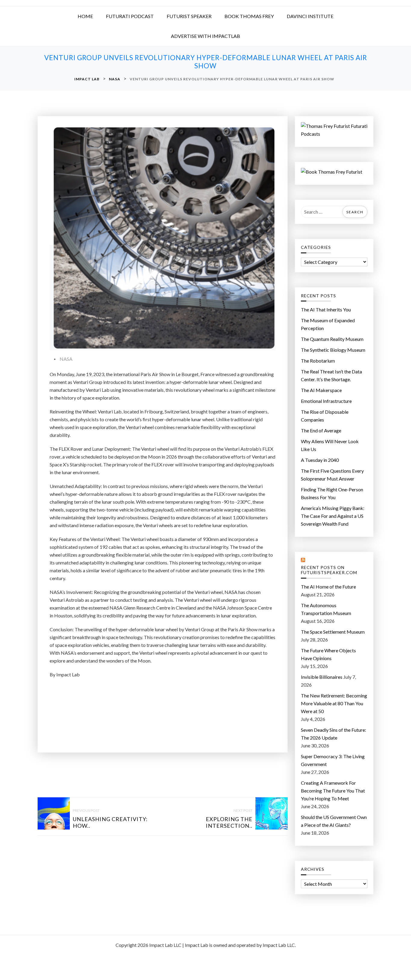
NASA (66, 359)
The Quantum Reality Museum (332, 339)
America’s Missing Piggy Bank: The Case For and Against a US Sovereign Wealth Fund (332, 516)
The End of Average (321, 430)
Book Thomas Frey (249, 16)
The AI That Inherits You (326, 309)
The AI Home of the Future (328, 586)
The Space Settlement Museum (333, 632)
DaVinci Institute (310, 16)
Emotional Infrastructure (326, 401)
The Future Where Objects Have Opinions (328, 654)
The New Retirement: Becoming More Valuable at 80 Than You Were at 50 (334, 703)
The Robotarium (318, 360)
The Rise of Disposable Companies (324, 415)
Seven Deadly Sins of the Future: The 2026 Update (333, 733)
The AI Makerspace (321, 390)
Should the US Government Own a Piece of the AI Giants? (334, 821)
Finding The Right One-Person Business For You (332, 493)
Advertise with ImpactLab (205, 36)
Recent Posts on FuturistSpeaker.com (329, 570)
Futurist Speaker (189, 16)
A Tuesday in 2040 (320, 460)
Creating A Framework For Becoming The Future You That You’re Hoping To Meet (333, 790)
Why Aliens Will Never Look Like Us (330, 445)
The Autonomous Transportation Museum (326, 609)
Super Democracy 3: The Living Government (333, 760)
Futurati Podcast (130, 16)
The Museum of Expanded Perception (328, 324)
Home (85, 16)
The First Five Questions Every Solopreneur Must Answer (332, 474)
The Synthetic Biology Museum (333, 350)
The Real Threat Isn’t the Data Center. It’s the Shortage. (331, 375)
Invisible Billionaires (321, 677)
